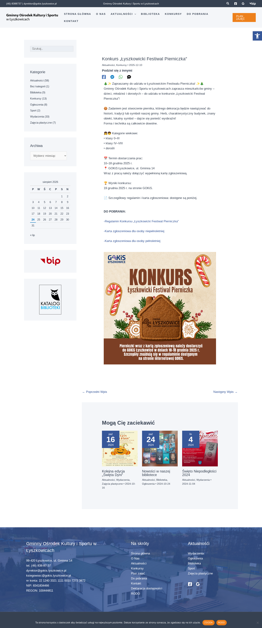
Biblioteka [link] (35, 92)
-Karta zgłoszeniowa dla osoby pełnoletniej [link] (132, 241)
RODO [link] (135, 593)
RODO (221, 622)
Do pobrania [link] (139, 578)
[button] (134, 13)
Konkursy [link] (35, 98)
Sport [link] (33, 110)
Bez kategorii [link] (37, 86)
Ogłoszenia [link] (36, 104)
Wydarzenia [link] (37, 116)
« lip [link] (32, 235)
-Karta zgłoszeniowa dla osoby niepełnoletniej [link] (134, 231)
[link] (257, 36)
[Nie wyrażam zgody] (257, 622)
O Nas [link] (135, 558)
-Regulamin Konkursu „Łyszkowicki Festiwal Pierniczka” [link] (141, 221)
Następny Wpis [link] (225, 392)
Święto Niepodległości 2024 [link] (199, 473)
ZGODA (208, 622)
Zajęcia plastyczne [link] (41, 122)
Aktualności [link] (37, 80)
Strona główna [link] (140, 553)
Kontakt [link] (136, 583)
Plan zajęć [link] (138, 573)
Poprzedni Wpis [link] (94, 392)
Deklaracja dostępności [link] (146, 588)
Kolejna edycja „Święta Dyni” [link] (113, 473)
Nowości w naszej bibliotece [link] (156, 473)
